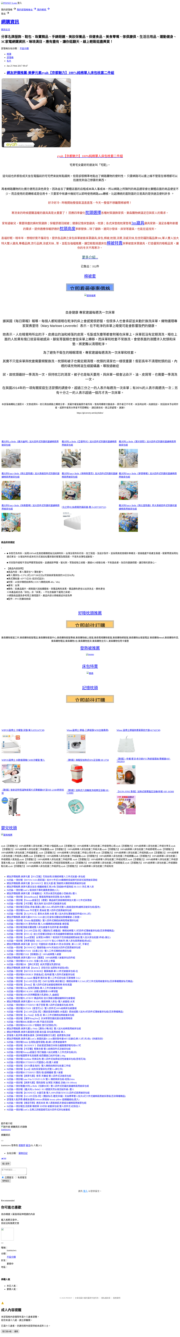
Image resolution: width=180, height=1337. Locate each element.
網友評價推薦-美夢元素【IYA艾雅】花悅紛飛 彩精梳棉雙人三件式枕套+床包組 (46, 876)
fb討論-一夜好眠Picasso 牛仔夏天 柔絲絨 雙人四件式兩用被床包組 (39, 910)
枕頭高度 (67, 228)
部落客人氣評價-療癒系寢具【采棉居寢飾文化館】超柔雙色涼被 (38, 1035)
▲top (3, 1158)
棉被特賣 (114, 243)
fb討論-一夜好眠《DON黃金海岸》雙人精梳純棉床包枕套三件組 (39, 1066)
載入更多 (6, 1164)
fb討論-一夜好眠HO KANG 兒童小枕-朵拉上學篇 (31, 961)
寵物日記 (23, 1153)
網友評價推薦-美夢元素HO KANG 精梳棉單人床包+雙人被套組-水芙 (41, 1001)
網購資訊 (10, 21)
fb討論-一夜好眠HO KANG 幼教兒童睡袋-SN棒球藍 (32, 991)
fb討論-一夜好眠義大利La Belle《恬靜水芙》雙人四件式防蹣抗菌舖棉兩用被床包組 (48, 1086)
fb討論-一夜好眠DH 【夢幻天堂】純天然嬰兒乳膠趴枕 (33, 964)
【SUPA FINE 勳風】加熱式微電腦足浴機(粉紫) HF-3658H (145, 791)
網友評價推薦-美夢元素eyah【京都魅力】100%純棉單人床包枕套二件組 (60, 73)
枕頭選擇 (93, 212)
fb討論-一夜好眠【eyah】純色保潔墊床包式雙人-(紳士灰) (35, 1069)
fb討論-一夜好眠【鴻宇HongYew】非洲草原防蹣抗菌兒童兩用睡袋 (39, 1018)
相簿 (9, 54)
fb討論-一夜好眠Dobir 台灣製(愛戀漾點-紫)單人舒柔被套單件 (37, 1042)
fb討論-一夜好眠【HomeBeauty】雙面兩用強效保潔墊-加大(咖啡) (38, 897)
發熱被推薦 (90, 648)
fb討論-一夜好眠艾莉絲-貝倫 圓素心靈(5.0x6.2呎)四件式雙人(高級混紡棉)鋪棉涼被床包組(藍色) (53, 907)
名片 (9, 61)
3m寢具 (137, 223)
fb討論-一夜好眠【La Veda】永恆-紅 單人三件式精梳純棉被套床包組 (40, 1015)
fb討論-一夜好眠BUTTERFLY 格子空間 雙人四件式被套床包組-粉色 (40, 1005)
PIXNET (69, 1298)
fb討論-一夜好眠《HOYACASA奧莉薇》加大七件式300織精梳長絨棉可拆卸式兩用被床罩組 (52, 880)
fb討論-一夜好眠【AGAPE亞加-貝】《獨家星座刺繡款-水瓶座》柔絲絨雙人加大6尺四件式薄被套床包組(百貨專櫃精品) (65, 1011)
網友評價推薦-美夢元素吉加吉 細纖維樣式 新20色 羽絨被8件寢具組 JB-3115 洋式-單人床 (50, 887)
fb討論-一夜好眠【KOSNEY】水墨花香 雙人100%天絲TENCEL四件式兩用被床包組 (48, 1093)
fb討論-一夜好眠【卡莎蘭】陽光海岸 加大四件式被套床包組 (36, 903)
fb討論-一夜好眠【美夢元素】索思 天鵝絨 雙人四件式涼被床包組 (39, 1076)
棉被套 (90, 276)
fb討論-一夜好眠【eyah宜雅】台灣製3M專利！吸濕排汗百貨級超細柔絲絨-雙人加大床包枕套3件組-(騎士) (59, 937)
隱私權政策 (105, 1298)
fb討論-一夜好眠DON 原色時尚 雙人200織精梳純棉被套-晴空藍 (38, 924)
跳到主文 (5, 29)
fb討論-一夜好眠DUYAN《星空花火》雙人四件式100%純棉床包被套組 (42, 1008)
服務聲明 (116, 1298)
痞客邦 (22, 1145)
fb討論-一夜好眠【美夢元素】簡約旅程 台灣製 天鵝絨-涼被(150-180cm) (42, 1082)
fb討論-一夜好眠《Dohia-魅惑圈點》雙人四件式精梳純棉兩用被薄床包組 (42, 920)
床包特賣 (90, 666)
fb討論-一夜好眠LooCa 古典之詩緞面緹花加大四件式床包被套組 (38, 1109)
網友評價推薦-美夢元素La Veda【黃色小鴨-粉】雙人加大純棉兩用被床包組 (44, 1028)
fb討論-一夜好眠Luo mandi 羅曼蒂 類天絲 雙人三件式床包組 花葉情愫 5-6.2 (43, 978)
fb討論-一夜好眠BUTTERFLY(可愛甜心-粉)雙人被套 (32, 1062)
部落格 (10, 57)
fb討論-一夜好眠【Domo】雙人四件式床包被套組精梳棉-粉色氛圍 (39, 984)
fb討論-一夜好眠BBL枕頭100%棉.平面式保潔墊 (30, 1022)
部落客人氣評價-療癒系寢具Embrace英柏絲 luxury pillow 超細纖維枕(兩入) (43, 1099)
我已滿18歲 (7, 1331)
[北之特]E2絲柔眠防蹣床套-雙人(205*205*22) (84, 507)
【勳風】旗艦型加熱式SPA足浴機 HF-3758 (88, 760)
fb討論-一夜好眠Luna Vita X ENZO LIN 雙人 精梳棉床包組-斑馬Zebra (41, 1079)
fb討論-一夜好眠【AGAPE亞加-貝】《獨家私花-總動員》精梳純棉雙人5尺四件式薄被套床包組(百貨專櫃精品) (60, 930)
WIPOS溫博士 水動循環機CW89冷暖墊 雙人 (23, 760)
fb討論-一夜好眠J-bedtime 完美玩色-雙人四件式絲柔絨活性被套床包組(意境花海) (46, 1059)
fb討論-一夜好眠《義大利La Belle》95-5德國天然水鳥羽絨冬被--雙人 (40, 1089)
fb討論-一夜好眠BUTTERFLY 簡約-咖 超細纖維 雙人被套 (35, 1072)
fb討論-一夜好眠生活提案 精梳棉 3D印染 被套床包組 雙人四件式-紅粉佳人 (43, 1106)
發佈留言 (6, 1181)
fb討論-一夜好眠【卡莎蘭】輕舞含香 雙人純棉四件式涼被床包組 (39, 1049)
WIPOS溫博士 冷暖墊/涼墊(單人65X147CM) (23, 730)
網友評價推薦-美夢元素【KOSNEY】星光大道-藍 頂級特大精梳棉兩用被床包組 (46, 883)
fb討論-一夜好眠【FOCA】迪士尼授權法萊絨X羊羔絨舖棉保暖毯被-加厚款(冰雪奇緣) (49, 934)
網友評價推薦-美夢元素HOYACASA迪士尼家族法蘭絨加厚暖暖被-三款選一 (44, 917)
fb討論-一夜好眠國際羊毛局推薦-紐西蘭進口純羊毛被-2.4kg (36, 1055)
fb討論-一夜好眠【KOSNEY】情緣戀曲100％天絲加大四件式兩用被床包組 (44, 947)
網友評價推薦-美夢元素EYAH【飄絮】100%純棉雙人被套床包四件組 (41, 957)
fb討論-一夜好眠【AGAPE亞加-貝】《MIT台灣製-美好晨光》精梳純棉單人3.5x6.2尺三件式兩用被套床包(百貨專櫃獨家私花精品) (70, 981)
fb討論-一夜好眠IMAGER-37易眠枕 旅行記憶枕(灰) (32, 1025)
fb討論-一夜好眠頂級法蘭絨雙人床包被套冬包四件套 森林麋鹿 (37, 927)
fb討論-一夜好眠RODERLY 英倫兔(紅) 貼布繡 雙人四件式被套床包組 (41, 974)
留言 (28, 1145)
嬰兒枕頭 (9, 828)
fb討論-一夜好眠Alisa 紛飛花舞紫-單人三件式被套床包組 (34, 988)
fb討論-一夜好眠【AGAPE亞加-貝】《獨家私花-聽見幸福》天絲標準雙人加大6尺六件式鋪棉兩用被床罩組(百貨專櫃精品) (66, 1096)
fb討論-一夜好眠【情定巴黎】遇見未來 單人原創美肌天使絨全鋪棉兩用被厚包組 (46, 1103)
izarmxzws (6, 1129)
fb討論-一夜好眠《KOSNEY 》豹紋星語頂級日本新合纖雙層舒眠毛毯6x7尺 (44, 1045)
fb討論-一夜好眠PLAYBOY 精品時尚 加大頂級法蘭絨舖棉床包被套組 (41, 998)
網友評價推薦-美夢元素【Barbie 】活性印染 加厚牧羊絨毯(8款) (38, 968)
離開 (16, 1331)
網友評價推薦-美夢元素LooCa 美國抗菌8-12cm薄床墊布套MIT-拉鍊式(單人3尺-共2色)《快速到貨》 (55, 1039)
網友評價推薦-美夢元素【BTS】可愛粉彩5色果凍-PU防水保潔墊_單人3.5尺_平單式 (48, 944)
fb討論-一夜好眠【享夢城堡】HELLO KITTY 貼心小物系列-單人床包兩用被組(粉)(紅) (49, 941)
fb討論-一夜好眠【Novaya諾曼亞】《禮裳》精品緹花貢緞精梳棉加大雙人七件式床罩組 (49, 900)
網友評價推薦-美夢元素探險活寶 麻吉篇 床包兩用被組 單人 (36, 1032)
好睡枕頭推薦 (90, 613)
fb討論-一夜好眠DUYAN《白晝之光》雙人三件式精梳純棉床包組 (39, 951)
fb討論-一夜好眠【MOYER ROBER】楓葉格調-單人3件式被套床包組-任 (42, 971)
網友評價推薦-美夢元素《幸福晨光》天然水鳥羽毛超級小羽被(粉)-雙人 (42, 893)
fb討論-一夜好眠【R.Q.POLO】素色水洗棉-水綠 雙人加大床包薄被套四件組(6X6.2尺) (49, 914)
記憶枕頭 (90, 688)
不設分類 (24, 48)
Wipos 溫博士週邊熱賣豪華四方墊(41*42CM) (138, 730)
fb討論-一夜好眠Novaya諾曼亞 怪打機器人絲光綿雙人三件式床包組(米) (42, 1052)
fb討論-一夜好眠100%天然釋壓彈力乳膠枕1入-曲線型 (33, 995)
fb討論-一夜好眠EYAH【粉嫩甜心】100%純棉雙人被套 (34, 954)
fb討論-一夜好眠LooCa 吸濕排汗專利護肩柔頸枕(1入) (33, 890)
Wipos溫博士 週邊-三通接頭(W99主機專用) (88, 730)
